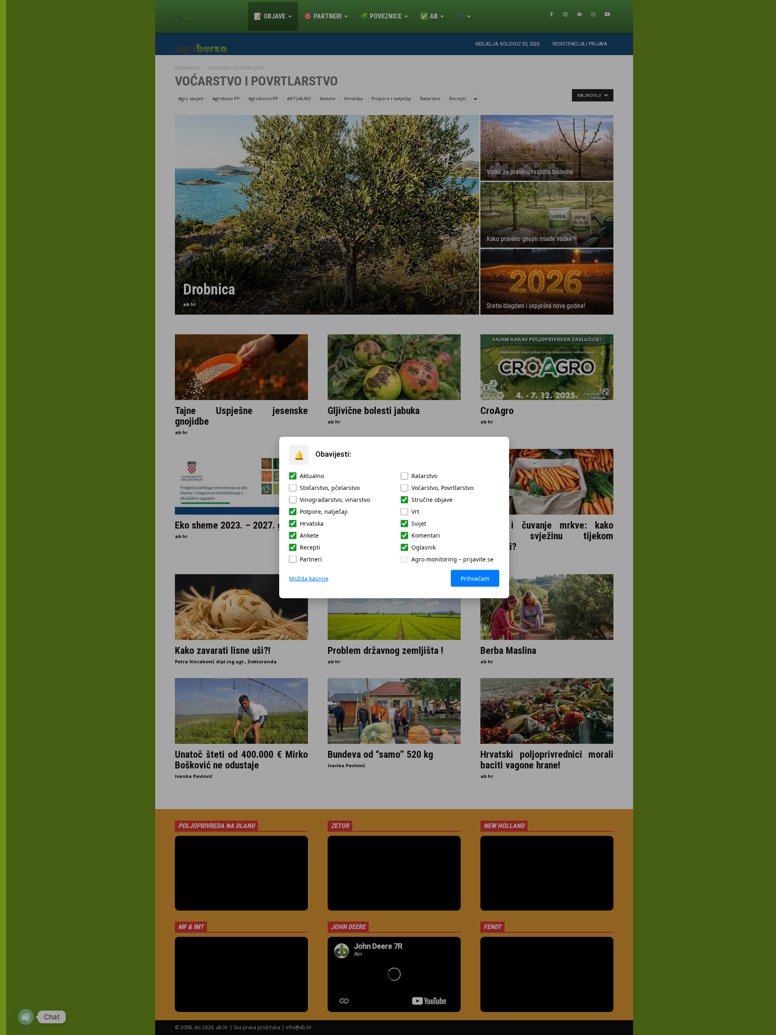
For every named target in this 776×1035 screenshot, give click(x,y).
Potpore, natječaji (324, 511)
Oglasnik (423, 547)
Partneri (311, 559)
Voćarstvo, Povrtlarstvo (442, 488)
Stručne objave (431, 500)
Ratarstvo (424, 476)
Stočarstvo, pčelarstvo (330, 488)
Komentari (425, 535)
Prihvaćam (475, 578)
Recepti (310, 547)
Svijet (418, 523)
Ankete (309, 535)
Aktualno (312, 476)
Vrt (415, 511)
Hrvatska (312, 523)
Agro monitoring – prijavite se (452, 559)
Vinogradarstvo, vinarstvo (335, 500)
